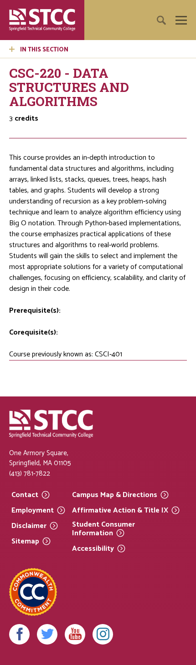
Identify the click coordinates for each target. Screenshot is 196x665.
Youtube (75, 634)
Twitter (47, 634)
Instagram (103, 634)
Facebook (19, 634)
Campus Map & (114, 494)
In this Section (44, 50)
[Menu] (181, 20)
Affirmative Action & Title (120, 510)
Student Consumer (103, 529)
